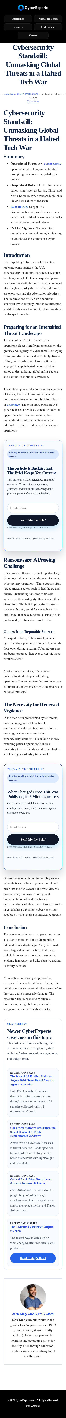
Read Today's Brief (33, 1258)
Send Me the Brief (33, 520)
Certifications (48, 27)
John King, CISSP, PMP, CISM (21, 94)
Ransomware (19, 206)
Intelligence (18, 18)
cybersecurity (52, 163)
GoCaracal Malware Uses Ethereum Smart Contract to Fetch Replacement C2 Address (33, 1131)
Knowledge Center (48, 18)
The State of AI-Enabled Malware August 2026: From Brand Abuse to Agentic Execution (32, 1080)
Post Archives (33, 1405)
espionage (13, 404)
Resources (18, 27)
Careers (33, 35)
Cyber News (33, 101)
